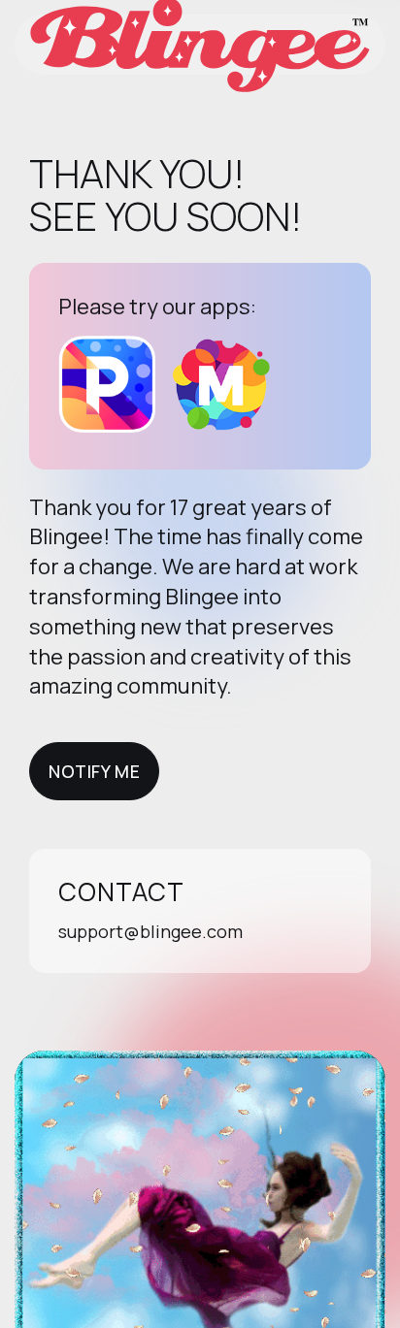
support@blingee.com (150, 931)
